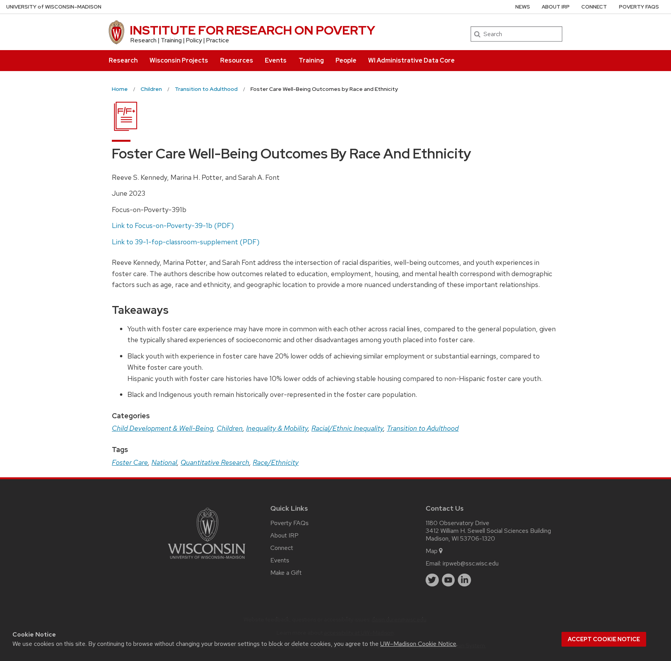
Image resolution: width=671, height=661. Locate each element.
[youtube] (448, 580)
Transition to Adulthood (423, 428)
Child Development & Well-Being (162, 428)
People (346, 60)
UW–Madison (53, 6)
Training (311, 60)
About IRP (556, 6)
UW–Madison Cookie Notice (418, 644)
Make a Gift (286, 573)
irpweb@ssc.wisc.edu (471, 563)
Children (230, 428)
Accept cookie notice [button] (604, 639)
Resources (236, 60)
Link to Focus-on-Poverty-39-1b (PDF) (173, 225)
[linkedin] (464, 580)
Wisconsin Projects (178, 60)
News (522, 6)
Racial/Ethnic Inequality (347, 428)
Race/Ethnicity (276, 462)
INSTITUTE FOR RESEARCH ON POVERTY (252, 30)
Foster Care (130, 462)
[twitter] (432, 580)
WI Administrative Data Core (411, 60)
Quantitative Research (215, 462)
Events (276, 60)
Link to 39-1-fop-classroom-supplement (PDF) (185, 241)
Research (123, 60)
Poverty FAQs (639, 6)
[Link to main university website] (206, 560)
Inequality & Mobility (277, 428)
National (164, 462)
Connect (594, 6)
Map (432, 551)
